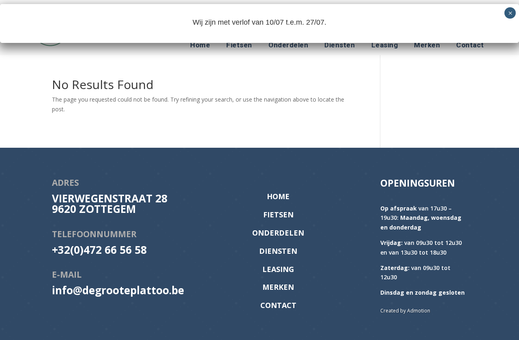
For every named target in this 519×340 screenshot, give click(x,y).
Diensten (339, 45)
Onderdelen (288, 45)
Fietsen (239, 45)
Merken (427, 45)
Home (200, 45)
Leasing (384, 45)
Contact (470, 45)
